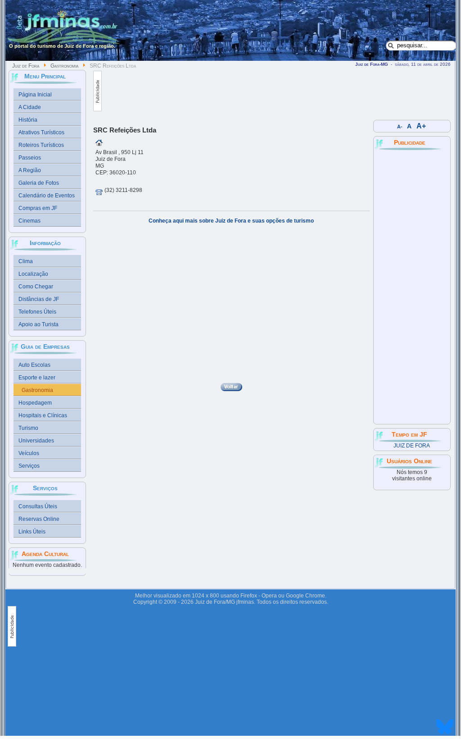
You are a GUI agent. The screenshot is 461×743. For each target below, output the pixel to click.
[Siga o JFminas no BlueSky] (444, 735)
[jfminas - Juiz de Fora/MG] (64, 29)
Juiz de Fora (25, 66)
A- (400, 126)
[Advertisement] (265, 91)
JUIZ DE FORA (411, 445)
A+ (421, 126)
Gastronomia (64, 66)
